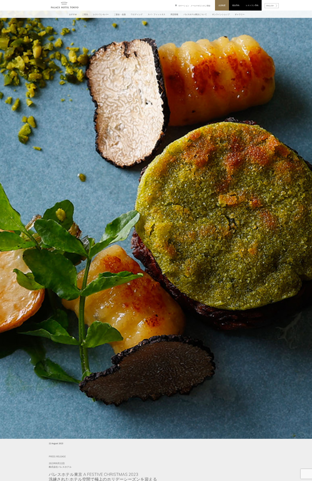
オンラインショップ (221, 14)
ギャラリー (240, 14)
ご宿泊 (85, 14)
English (270, 5)
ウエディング (137, 14)
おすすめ (73, 14)
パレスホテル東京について (195, 14)
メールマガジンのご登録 (200, 5)
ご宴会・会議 (120, 14)
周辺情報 (174, 14)
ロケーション (183, 5)
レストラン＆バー (101, 14)
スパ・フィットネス (156, 14)
